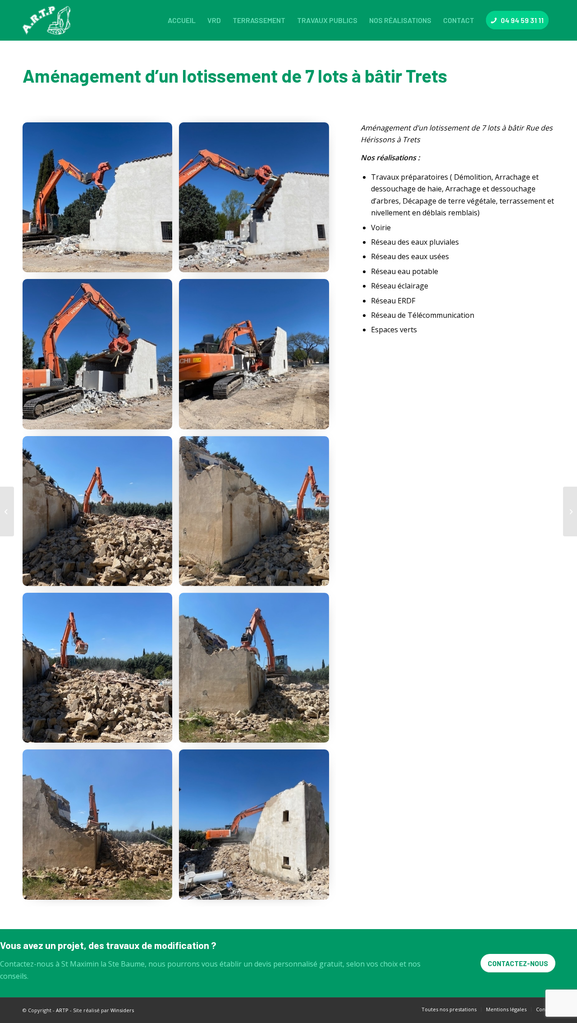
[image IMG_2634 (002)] (257, 827)
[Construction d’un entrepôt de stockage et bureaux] (7, 511)
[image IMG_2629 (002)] (101, 514)
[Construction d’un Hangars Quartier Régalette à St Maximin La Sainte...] (570, 511)
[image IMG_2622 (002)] (101, 200)
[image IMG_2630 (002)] (257, 514)
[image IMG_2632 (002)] (257, 671)
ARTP (62, 1010)
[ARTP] (49, 20)
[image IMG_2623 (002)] (257, 200)
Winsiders (122, 1010)
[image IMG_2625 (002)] (257, 357)
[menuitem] (181, 20)
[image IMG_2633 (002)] (101, 827)
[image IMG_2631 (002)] (101, 671)
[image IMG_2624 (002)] (101, 357)
